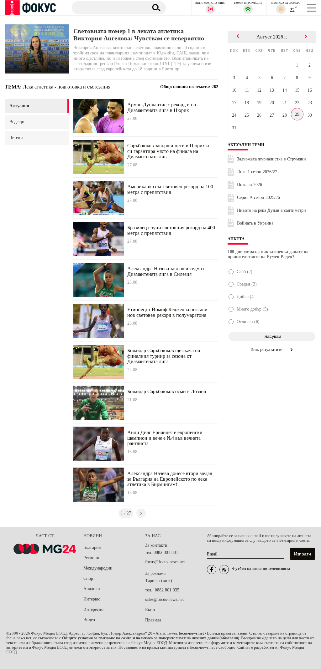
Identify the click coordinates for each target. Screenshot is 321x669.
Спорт (89, 578)
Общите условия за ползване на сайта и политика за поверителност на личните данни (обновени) (150, 638)
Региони (91, 557)
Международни (98, 568)
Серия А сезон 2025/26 (258, 197)
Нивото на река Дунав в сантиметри (271, 210)
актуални (19, 106)
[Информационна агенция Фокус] (211, 569)
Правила (153, 620)
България (92, 547)
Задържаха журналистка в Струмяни (271, 159)
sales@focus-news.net (164, 599)
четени (16, 137)
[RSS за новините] (224, 569)
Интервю (91, 599)
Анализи (91, 588)
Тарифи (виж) (158, 580)
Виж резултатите (266, 349)
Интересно (93, 609)
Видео (89, 619)
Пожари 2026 (249, 184)
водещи (16, 121)
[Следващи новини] (141, 513)
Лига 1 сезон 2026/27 (257, 172)
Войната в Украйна (255, 223)
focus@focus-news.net (165, 562)
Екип (150, 609)
